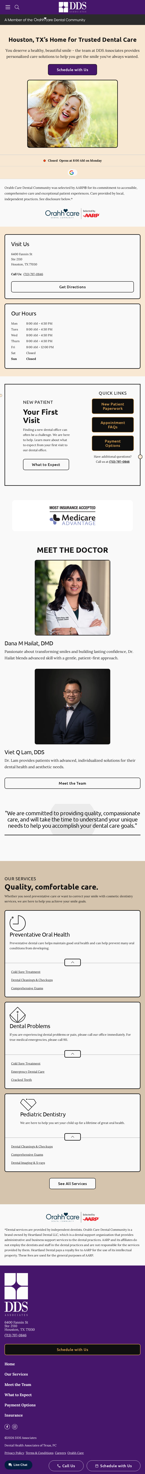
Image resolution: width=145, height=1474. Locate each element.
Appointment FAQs (113, 424)
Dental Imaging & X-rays (28, 1163)
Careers (60, 1453)
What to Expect (46, 464)
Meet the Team (72, 783)
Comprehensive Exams (27, 988)
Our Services (16, 1374)
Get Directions (72, 286)
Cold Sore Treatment (25, 972)
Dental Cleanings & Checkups (32, 980)
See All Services (72, 1183)
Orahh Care (75, 1453)
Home (10, 1364)
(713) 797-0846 (33, 274)
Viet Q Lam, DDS (24, 752)
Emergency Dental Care (28, 1071)
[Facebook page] (7, 1426)
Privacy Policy (14, 1453)
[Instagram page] (14, 1426)
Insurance (14, 1415)
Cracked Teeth (21, 1080)
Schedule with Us (72, 69)
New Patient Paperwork (112, 406)
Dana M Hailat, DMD (29, 643)
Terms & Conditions (39, 1453)
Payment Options (113, 443)
